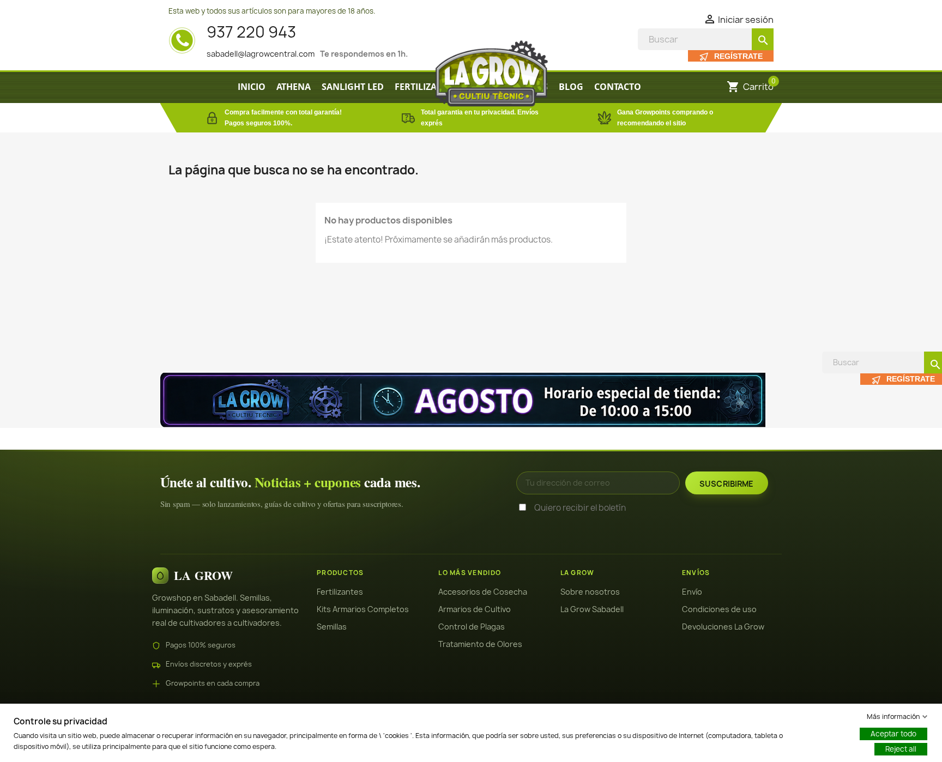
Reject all (900, 749)
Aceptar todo (893, 734)
